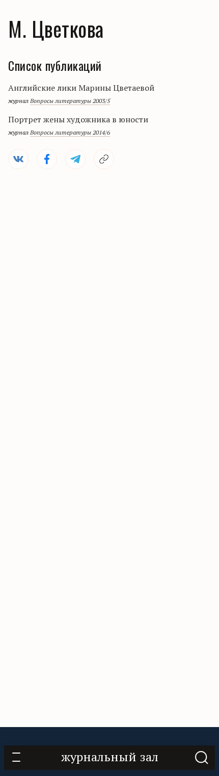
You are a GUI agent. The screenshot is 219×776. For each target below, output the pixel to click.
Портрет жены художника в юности (78, 119)
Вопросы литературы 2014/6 (70, 132)
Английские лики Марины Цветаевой (81, 87)
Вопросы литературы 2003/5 (70, 101)
